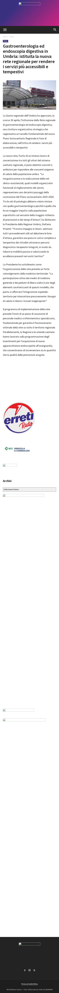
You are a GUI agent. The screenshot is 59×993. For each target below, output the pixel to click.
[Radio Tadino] (29, 13)
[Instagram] (29, 969)
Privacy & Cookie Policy (29, 984)
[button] (4, 30)
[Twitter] (34, 970)
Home (5, 37)
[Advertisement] (29, 379)
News (12, 37)
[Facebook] (24, 970)
